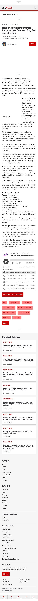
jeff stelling (8, 308)
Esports (4, 506)
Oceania (4, 480)
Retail (3, 492)
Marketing (5, 498)
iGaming (4, 495)
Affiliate (4, 500)
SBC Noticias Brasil (8, 540)
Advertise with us (7, 584)
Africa (4, 478)
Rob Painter (24, 313)
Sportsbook (5, 489)
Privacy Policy (23, 582)
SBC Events (5, 556)
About (4, 579)
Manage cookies (24, 579)
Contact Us (5, 582)
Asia (3, 469)
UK (3, 464)
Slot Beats (5, 554)
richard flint (9, 313)
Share (32, 44)
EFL (4, 303)
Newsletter (5, 520)
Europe (4, 467)
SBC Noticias (6, 537)
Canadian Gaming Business (10, 559)
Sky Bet (6, 318)
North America (6, 472)
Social (4, 508)
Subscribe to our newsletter (12, 294)
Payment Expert (7, 535)
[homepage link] (7, 8)
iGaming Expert (7, 532)
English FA (14, 303)
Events (4, 517)
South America (6, 475)
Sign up (5, 574)
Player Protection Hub (9, 548)
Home (4, 14)
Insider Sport (6, 545)
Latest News (13, 14)
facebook (27, 303)
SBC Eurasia (6, 551)
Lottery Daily (6, 543)
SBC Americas (6, 529)
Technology (5, 503)
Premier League (24, 308)
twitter (17, 318)
